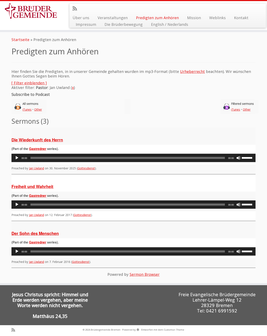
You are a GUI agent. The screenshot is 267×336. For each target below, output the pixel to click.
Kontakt (241, 17)
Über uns (81, 17)
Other (38, 109)
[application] (133, 158)
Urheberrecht (192, 71)
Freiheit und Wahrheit (32, 186)
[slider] (247, 157)
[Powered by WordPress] (137, 328)
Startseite (20, 39)
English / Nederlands (169, 24)
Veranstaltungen (113, 17)
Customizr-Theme (174, 329)
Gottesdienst (86, 168)
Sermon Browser (145, 274)
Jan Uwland (36, 168)
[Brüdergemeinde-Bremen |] (31, 11)
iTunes (27, 109)
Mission (194, 17)
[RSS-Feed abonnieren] (76, 8)
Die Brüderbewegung (124, 24)
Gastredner (37, 148)
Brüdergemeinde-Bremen (105, 329)
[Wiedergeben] (17, 158)
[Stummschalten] (238, 158)
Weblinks (217, 17)
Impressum (86, 24)
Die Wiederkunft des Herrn (37, 140)
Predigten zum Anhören (157, 17)
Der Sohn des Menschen (35, 233)
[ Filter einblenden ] (29, 82)
